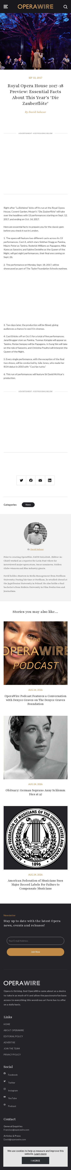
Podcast (12, 1106)
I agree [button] (35, 1160)
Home (7, 1024)
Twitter (11, 1082)
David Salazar (37, 112)
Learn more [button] (40, 1153)
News (28, 504)
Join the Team (12, 1048)
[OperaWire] (35, 6)
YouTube (12, 1098)
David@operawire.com (15, 1139)
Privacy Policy (12, 1054)
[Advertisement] (36, 164)
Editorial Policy (13, 1036)
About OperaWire (14, 1030)
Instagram (13, 1090)
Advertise (9, 1042)
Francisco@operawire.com (16, 1129)
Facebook (13, 1074)
